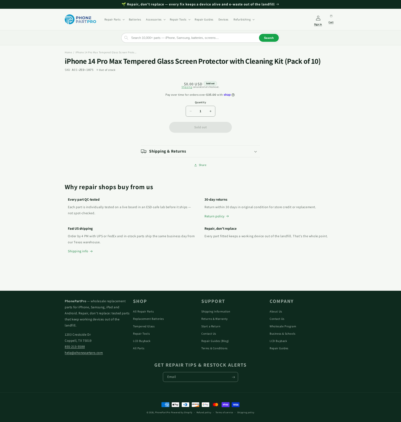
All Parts (138, 348)
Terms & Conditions (214, 348)
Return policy (214, 216)
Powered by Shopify (182, 412)
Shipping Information (215, 311)
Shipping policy (246, 412)
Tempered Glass (144, 326)
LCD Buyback (142, 341)
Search (269, 37)
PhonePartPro (162, 412)
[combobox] (200, 38)
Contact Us (208, 333)
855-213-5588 (75, 346)
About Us (276, 311)
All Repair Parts (143, 311)
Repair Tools (141, 333)
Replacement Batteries (148, 319)
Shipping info (78, 251)
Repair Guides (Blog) (215, 341)
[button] (114, 19)
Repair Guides (279, 348)
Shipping (186, 86)
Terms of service (224, 412)
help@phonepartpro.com (84, 352)
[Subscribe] (233, 377)
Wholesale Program (283, 326)
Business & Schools (283, 333)
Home (68, 52)
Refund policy (204, 412)
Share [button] (203, 165)
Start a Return (210, 326)
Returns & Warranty (214, 319)
